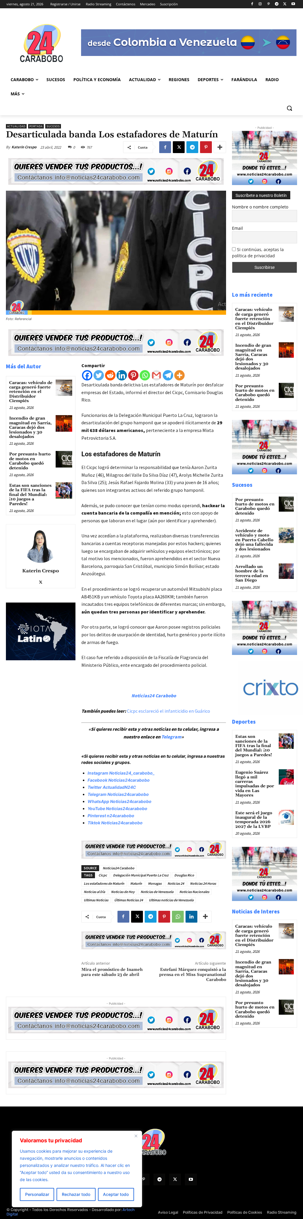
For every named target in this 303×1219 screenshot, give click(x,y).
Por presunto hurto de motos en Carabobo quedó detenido (30, 461)
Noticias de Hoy (123, 891)
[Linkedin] (122, 375)
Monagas (155, 883)
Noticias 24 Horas (203, 883)
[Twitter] (99, 375)
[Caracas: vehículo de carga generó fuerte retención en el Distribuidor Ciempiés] (64, 388)
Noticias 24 (175, 883)
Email (237, 228)
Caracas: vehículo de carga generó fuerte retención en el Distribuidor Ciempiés (30, 392)
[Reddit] (110, 375)
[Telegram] (276, 4)
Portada (36, 126)
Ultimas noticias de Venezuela (171, 900)
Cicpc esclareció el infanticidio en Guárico (168, 711)
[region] (77, 1169)
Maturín (136, 883)
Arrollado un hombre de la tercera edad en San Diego (251, 573)
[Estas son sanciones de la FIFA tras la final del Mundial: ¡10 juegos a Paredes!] (64, 490)
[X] (284, 4)
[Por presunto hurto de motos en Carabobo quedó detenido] (64, 459)
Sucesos (53, 126)
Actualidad (16, 126)
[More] (220, 147)
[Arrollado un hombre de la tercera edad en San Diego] (286, 571)
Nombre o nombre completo (260, 207)
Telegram (171, 737)
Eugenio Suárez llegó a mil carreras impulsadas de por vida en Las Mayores (254, 784)
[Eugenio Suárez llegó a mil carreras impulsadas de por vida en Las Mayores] (286, 776)
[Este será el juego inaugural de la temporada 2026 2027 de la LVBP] (286, 817)
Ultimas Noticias (96, 900)
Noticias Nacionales (194, 891)
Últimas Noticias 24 (128, 900)
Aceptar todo (116, 1194)
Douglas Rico (184, 875)
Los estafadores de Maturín (104, 883)
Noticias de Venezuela (157, 891)
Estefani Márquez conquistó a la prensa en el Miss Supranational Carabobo (192, 974)
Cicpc (103, 875)
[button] (289, 108)
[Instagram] (260, 4)
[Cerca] (135, 1135)
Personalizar (37, 1194)
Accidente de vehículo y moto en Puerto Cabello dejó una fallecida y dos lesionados (254, 540)
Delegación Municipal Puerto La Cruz (140, 875)
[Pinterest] (268, 4)
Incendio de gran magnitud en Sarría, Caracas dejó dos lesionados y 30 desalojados (30, 427)
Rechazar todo (76, 1194)
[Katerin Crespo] (40, 545)
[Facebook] (252, 4)
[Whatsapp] (145, 375)
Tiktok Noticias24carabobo (115, 822)
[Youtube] (293, 4)
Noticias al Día (94, 891)
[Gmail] (156, 375)
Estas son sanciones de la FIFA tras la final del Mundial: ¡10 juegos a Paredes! (30, 495)
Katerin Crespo (24, 147)
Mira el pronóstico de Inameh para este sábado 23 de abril (112, 972)
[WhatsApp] (178, 917)
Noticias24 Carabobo (118, 868)
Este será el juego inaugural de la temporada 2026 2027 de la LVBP (253, 819)
